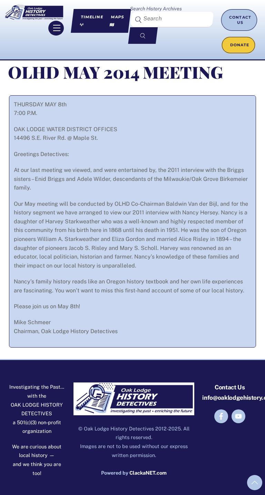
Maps (117, 16)
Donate (239, 44)
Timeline (92, 16)
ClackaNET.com (148, 473)
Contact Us (240, 20)
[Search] (143, 35)
